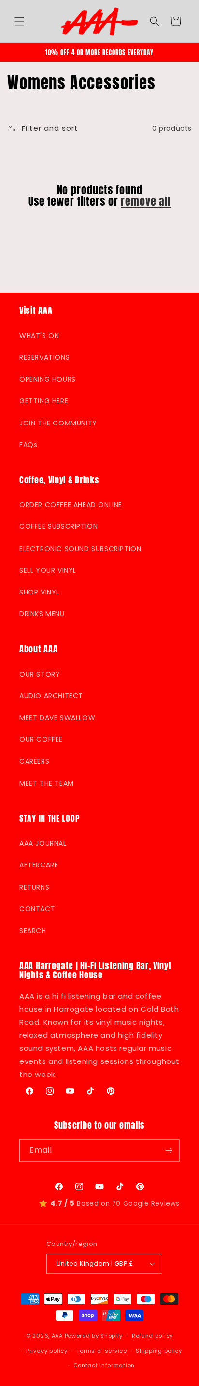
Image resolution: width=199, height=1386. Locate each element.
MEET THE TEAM (46, 783)
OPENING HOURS (47, 379)
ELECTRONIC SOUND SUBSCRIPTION (80, 548)
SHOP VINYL (39, 592)
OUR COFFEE (41, 739)
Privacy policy (47, 1351)
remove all (146, 201)
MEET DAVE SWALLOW (57, 717)
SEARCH (32, 930)
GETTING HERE (43, 401)
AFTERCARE (38, 865)
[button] (19, 21)
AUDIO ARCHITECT (51, 696)
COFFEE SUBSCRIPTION (58, 526)
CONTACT (37, 909)
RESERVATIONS (44, 357)
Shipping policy (159, 1351)
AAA (57, 1336)
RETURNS (34, 887)
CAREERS (34, 761)
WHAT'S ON (39, 335)
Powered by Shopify (94, 1336)
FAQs (28, 445)
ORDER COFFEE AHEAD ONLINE (70, 504)
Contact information (104, 1365)
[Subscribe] (168, 1150)
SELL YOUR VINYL (47, 570)
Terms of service (101, 1351)
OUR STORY (39, 674)
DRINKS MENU (42, 614)
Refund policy (152, 1336)
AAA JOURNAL (43, 843)
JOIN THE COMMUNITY (58, 423)
